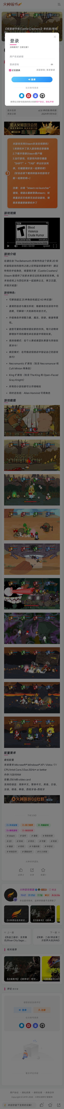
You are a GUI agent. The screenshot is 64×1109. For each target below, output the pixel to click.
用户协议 (40, 102)
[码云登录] (28, 95)
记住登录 (16, 70)
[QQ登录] (21, 95)
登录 (33, 79)
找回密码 (40, 70)
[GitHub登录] (42, 95)
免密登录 (50, 70)
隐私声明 (50, 102)
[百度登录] (35, 95)
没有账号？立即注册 (19, 47)
